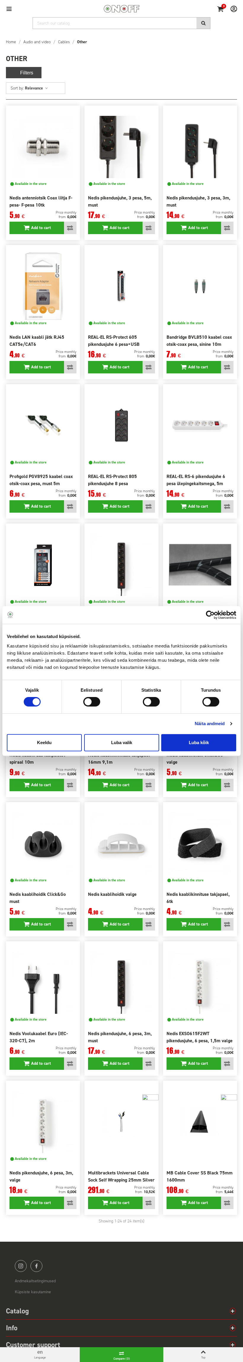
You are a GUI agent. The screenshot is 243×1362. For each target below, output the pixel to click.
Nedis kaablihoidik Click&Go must (37, 897)
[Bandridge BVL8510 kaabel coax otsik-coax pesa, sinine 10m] (200, 286)
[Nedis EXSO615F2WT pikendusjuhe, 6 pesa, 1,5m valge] (200, 982)
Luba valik (121, 742)
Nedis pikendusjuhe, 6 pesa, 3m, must (120, 1037)
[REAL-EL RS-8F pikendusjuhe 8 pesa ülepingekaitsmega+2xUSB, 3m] (43, 564)
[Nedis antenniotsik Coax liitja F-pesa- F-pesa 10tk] (43, 146)
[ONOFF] (121, 8)
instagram (21, 1266)
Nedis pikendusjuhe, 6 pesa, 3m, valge (41, 1176)
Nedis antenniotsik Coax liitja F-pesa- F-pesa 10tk (40, 201)
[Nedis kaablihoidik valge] (121, 843)
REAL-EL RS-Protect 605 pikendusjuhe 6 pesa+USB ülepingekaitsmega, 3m (114, 344)
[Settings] (231, 8)
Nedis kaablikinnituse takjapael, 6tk (198, 897)
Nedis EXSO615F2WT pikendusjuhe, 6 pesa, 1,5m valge (200, 1037)
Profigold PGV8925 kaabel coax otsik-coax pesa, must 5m (41, 480)
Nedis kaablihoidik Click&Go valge (195, 758)
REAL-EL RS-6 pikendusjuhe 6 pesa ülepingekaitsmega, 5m (196, 480)
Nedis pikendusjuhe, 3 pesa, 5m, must (120, 201)
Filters (26, 72)
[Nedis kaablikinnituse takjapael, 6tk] (200, 843)
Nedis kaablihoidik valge (112, 894)
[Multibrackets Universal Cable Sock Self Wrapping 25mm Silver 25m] (121, 1121)
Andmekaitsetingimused (35, 1281)
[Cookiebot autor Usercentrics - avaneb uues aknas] (210, 614)
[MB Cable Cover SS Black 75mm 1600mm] (200, 1121)
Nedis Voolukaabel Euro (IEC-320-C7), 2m (38, 1037)
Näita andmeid (210, 723)
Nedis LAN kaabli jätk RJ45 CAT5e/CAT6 (36, 340)
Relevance (34, 88)
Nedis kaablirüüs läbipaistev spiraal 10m (37, 758)
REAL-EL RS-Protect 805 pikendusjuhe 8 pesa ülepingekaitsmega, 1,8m (113, 483)
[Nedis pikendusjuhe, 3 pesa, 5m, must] (121, 146)
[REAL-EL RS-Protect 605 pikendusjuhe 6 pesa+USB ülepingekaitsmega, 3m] (121, 286)
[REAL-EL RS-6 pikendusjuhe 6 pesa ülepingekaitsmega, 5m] (200, 425)
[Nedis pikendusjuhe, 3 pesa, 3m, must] (200, 146)
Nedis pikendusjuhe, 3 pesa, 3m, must (198, 201)
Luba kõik (199, 742)
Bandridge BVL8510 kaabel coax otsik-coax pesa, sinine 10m (199, 340)
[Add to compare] (70, 228)
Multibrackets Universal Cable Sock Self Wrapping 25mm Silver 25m (121, 1180)
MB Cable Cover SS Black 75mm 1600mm (200, 1176)
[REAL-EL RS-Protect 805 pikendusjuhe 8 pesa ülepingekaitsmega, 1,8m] (121, 425)
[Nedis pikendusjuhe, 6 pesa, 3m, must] (121, 982)
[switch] (91, 701)
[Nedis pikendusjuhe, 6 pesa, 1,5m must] (121, 564)
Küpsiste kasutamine (33, 1292)
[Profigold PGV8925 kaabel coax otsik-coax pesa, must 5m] (43, 425)
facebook (36, 1266)
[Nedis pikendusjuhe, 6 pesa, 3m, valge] (43, 1121)
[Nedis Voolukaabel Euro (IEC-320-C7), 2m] (43, 982)
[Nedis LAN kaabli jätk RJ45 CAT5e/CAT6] (43, 286)
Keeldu (44, 742)
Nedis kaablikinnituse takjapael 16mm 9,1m (119, 758)
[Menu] (11, 8)
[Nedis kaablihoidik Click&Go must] (43, 843)
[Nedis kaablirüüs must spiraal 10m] (200, 564)
